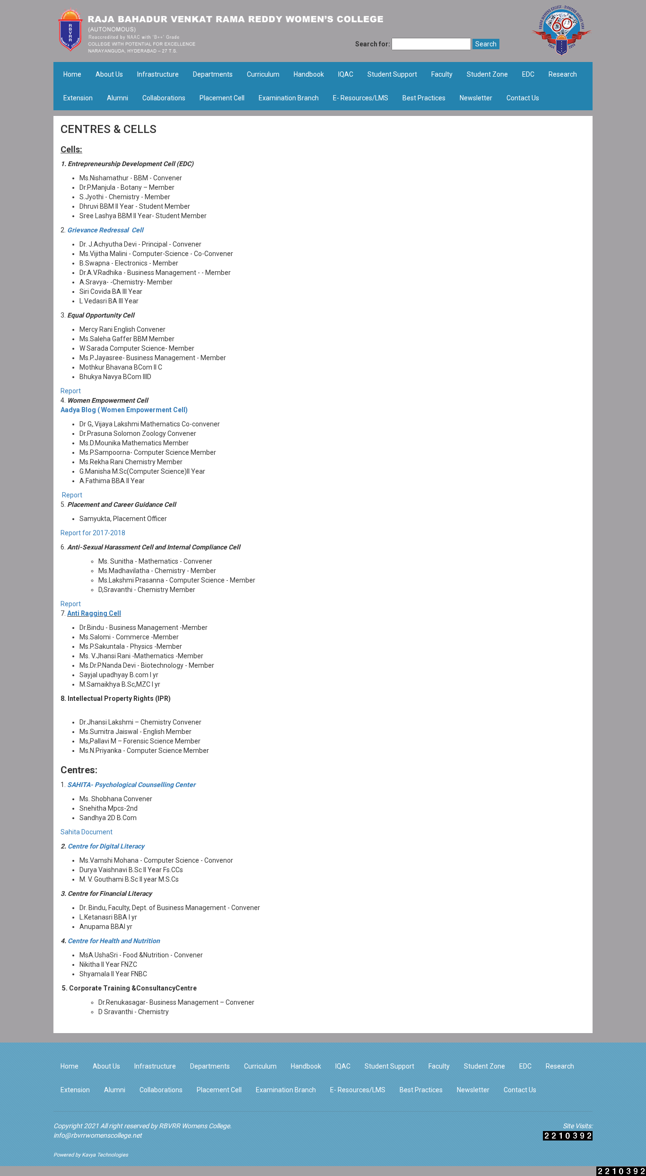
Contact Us (522, 98)
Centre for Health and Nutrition (114, 941)
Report (71, 391)
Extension (78, 98)
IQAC (345, 74)
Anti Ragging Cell (94, 613)
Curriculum (263, 74)
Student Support (392, 74)
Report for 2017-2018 (93, 533)
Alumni (117, 98)
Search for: (372, 44)
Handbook (309, 74)
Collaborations (163, 98)
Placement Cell (222, 98)
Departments (213, 74)
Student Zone (487, 74)
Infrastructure (158, 74)
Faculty (442, 74)
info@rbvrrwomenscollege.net (97, 1135)
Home (72, 74)
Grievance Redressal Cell (105, 230)
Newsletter (476, 98)
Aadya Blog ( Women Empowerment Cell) (124, 410)
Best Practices (423, 98)
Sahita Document (87, 832)
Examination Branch (289, 98)
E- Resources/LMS (360, 98)
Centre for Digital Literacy (106, 846)
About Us (109, 74)
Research (563, 74)
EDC (528, 74)
